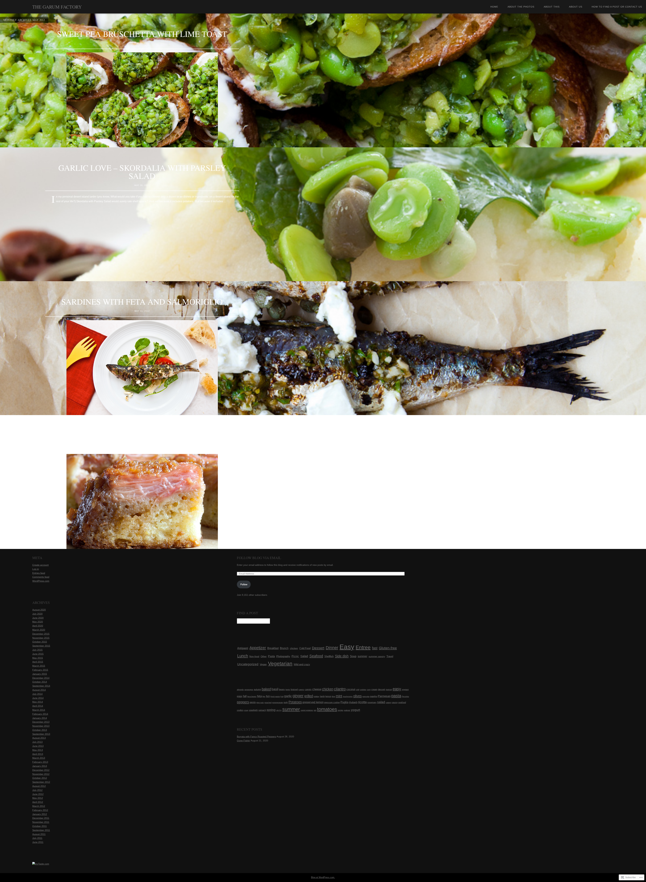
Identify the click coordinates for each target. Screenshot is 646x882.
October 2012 (39, 778)
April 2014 (37, 706)
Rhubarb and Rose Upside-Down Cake (142, 435)
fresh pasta (275, 696)
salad (381, 702)
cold (357, 690)
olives (357, 696)
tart (315, 710)
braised (294, 689)
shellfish (240, 710)
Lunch (242, 656)
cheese (316, 689)
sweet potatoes (307, 710)
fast (375, 648)
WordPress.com (40, 581)
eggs (239, 696)
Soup (353, 656)
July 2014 (37, 694)
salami (388, 702)
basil (275, 689)
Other (264, 656)
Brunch (284, 648)
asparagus (248, 690)
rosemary (371, 702)
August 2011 (39, 834)
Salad (304, 656)
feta (259, 696)
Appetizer (257, 648)
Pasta (271, 656)
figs (263, 696)
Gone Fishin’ (243, 740)
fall (245, 696)
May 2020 (37, 621)
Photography (283, 656)
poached (268, 702)
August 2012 (39, 786)
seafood (402, 702)
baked (266, 689)
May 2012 (37, 798)
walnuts (347, 710)
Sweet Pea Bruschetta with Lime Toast (142, 33)
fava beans (251, 696)
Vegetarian (280, 663)
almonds (240, 690)
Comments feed (40, 577)
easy (397, 689)
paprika (373, 696)
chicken (294, 648)
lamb (322, 696)
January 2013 (39, 766)
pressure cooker (332, 702)
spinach (262, 710)
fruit (281, 696)
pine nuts (260, 702)
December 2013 (40, 722)
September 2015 (41, 645)
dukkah (389, 690)
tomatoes (327, 709)
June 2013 (38, 746)
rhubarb (353, 702)
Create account (40, 565)
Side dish (342, 656)
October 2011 (39, 826)
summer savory (377, 656)
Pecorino (405, 696)
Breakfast (273, 648)
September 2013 (41, 734)
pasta (396, 695)
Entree (363, 647)
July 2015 (37, 649)
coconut (350, 689)
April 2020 (37, 625)
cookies (363, 690)
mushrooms (348, 696)
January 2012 (39, 814)
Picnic (295, 656)
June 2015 (38, 653)
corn (369, 690)
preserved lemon (313, 702)
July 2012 (37, 790)
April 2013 (37, 754)
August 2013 (39, 738)
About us (575, 6)
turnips (340, 710)
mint (339, 696)
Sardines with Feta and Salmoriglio (142, 301)
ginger (298, 696)
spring (271, 710)
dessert (381, 689)
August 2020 (39, 609)
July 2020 (37, 613)
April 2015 (37, 661)
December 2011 (40, 818)
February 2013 (40, 762)
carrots (308, 689)
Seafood (316, 656)
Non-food (254, 656)
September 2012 (41, 782)
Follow (243, 584)
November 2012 (40, 774)
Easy (346, 646)
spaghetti (253, 710)
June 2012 (38, 794)
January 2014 (39, 718)
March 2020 (38, 629)
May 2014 (37, 701)
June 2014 (38, 698)
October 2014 (39, 681)
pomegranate (277, 702)
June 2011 (37, 842)
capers (301, 690)
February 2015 (40, 669)
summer (362, 656)
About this (552, 6)
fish (268, 696)
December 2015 (40, 633)
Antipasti (242, 648)
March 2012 (38, 806)
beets (287, 690)
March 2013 (38, 758)
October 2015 (39, 641)
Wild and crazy (302, 664)
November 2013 (40, 726)
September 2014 (41, 685)
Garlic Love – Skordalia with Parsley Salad (142, 171)
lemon (328, 696)
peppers (243, 702)
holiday (316, 696)
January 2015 (39, 674)
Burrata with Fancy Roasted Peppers (256, 736)
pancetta (365, 696)
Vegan (263, 664)
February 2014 (40, 714)
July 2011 (37, 838)
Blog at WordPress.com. (323, 877)
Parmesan (384, 696)
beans (282, 689)
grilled (308, 696)
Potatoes (295, 702)
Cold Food (305, 648)
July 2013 (37, 742)
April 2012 (37, 802)
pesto (253, 702)
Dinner (332, 647)
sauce (395, 702)
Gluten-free (388, 648)
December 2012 (40, 770)
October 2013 (39, 730)
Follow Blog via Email (259, 557)
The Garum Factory (57, 7)
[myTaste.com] (40, 863)
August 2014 (39, 690)
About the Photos (521, 6)
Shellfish (329, 656)
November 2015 (40, 637)
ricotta (362, 702)
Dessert (318, 648)
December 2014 (40, 678)
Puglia (344, 702)
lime (333, 696)
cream (374, 689)
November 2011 (40, 822)
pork (286, 702)
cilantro (340, 689)
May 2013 (37, 750)
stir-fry (279, 710)
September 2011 (41, 830)
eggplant (405, 690)
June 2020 (38, 617)
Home (494, 6)
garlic (288, 696)
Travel (389, 656)
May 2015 (37, 658)
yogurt (355, 710)
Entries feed (38, 573)
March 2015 (38, 665)
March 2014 (38, 710)
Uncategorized (247, 664)
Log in (35, 569)
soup (246, 710)
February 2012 (40, 810)
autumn (257, 689)
